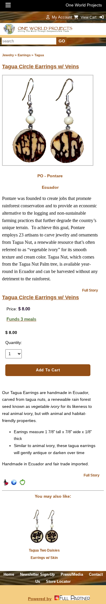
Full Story (90, 290)
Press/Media (72, 574)
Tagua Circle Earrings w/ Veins (40, 66)
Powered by (40, 598)
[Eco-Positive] (13, 484)
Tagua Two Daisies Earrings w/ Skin (44, 554)
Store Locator (58, 581)
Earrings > (25, 55)
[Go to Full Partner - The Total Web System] (72, 598)
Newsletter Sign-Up (37, 574)
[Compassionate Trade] (5, 484)
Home (9, 574)
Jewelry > (9, 55)
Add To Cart (48, 370)
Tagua (39, 55)
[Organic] (22, 484)
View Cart (89, 17)
